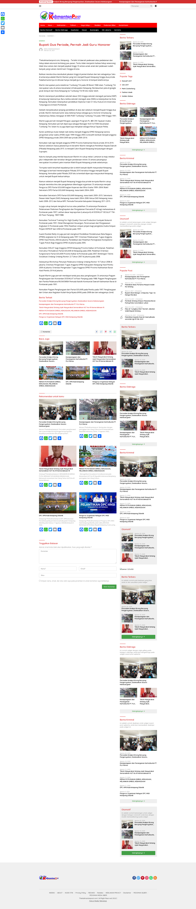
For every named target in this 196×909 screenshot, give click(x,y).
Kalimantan (61, 25)
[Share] (2, 32)
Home (42, 25)
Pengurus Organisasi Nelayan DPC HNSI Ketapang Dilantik (61, 317)
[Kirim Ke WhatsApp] (114, 331)
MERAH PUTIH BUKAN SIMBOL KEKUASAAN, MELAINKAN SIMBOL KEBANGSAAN (67, 311)
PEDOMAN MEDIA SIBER (98, 895)
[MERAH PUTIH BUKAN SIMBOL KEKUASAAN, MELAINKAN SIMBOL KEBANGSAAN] (51, 373)
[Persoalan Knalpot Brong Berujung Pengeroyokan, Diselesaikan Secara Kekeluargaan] (51, 348)
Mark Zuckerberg (128, 89)
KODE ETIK (69, 893)
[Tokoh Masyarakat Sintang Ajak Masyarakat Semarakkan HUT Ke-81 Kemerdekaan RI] (105, 348)
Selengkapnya (137, 150)
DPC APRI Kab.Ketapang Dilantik (51, 314)
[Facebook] (134, 878)
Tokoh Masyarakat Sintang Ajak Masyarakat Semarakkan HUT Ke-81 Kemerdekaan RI (71, 307)
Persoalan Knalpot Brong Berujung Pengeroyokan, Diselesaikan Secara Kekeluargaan (71, 301)
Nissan (84, 30)
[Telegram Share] (110, 331)
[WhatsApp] (151, 878)
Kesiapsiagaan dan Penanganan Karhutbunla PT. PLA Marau (112, 2)
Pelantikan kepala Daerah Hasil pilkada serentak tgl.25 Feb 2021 (140, 318)
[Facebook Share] (96, 331)
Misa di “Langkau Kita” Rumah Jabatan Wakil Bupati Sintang (140, 310)
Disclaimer (127, 893)
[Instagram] (147, 878)
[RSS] (155, 878)
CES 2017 (125, 85)
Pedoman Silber (110, 25)
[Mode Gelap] (156, 6)
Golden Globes (127, 96)
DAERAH (42, 41)
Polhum (73, 25)
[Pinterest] (142, 878)
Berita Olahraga (61, 30)
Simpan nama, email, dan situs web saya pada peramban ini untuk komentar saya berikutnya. (75, 581)
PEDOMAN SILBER (140, 893)
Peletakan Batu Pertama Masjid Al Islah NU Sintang (139, 286)
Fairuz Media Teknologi (98, 901)
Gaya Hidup (85, 25)
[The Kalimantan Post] (60, 16)
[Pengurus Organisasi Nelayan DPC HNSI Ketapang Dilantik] (105, 373)
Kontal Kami (123, 25)
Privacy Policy (81, 893)
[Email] (2, 27)
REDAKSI (91, 893)
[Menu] (40, 6)
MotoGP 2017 (127, 81)
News (50, 25)
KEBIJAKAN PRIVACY (113, 893)
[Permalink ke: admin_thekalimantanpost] (41, 49)
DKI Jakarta (106, 30)
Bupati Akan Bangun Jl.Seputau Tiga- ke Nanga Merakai (140, 294)
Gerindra (117, 30)
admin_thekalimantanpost (52, 49)
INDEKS (52, 893)
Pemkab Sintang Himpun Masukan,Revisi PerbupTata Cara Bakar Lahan (140, 302)
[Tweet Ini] (101, 331)
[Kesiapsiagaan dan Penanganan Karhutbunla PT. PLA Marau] (78, 348)
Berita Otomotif (46, 30)
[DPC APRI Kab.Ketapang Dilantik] (78, 373)
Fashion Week (127, 92)
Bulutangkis (94, 30)
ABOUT (59, 893)
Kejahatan (75, 30)
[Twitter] (138, 878)
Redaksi (98, 25)
